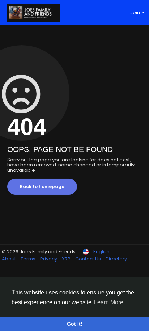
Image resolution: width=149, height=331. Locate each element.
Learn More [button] (108, 302)
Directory (116, 258)
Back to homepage (42, 186)
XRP (67, 258)
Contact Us (88, 258)
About (9, 258)
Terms (29, 258)
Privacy (49, 258)
